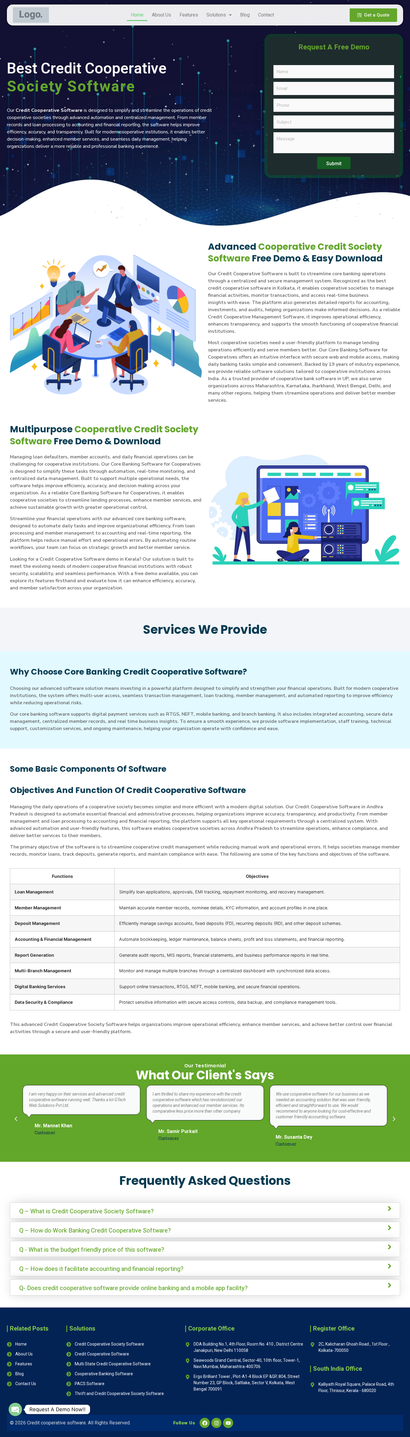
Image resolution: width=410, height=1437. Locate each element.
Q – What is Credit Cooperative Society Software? (86, 1211)
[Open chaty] (15, 1409)
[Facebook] (205, 1423)
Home (137, 15)
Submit (334, 163)
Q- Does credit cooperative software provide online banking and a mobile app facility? (133, 1288)
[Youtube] (228, 1423)
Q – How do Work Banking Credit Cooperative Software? (95, 1230)
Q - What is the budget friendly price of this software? (91, 1250)
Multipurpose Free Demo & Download (104, 435)
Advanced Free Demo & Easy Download (295, 252)
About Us (161, 15)
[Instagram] (216, 1423)
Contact (266, 15)
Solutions (216, 15)
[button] (219, 15)
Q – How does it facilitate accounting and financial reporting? (101, 1269)
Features (188, 15)
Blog (245, 15)
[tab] (205, 1210)
